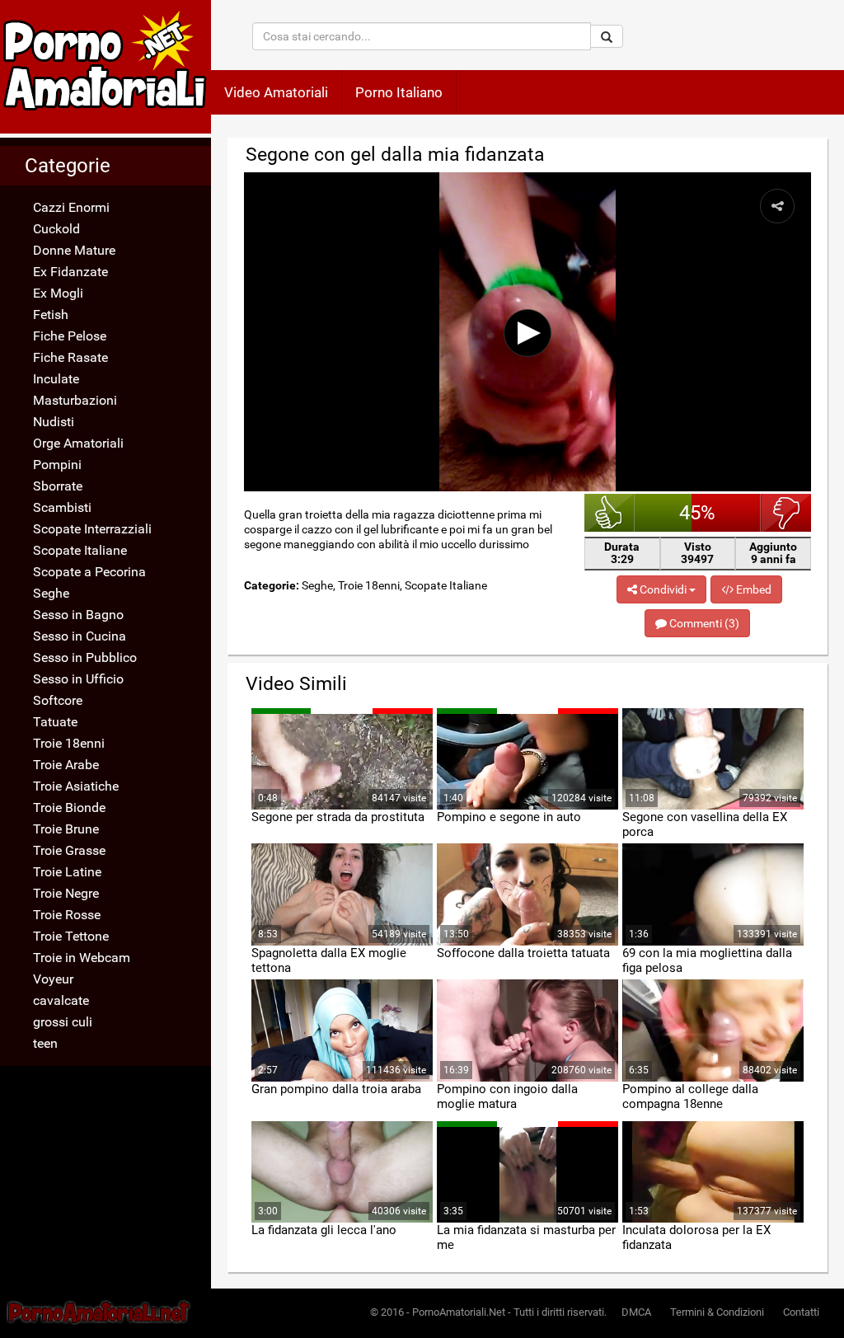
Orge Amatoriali (78, 443)
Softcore (57, 700)
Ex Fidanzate (70, 271)
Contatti (801, 1312)
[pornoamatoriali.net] (105, 67)
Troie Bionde (69, 807)
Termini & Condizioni (717, 1312)
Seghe (51, 593)
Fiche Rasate (70, 357)
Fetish (50, 314)
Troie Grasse (69, 850)
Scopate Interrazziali (92, 529)
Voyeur (53, 979)
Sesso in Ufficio (78, 679)
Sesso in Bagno (78, 614)
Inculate (56, 379)
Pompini (57, 464)
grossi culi (62, 1022)
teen (45, 1043)
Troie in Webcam (81, 957)
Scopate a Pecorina (89, 572)
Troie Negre (66, 893)
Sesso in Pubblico (85, 657)
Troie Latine (67, 872)
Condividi (663, 589)
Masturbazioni (75, 400)
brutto (786, 513)
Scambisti (62, 507)
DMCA (636, 1312)
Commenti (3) (703, 623)
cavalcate (61, 1000)
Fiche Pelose (69, 336)
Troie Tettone (71, 936)
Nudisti (53, 422)
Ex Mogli (58, 293)
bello (609, 513)
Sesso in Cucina (79, 636)
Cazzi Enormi (71, 207)
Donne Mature (74, 250)
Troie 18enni (69, 743)
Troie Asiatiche (76, 786)
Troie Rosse (67, 915)
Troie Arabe (66, 764)
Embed (752, 589)
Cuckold (56, 229)
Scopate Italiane (80, 550)
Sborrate (57, 486)
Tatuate (55, 722)
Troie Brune (66, 829)
